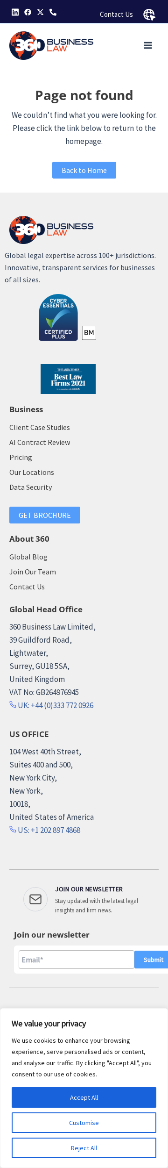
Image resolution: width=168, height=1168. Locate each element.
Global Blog (28, 556)
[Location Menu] (149, 14)
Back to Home (84, 170)
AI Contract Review (39, 442)
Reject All (84, 1148)
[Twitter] (40, 12)
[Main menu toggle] (148, 46)
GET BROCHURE (45, 515)
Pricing (20, 457)
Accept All (84, 1097)
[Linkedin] (15, 12)
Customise (84, 1122)
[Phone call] (52, 12)
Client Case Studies (39, 427)
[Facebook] (27, 12)
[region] (84, 1088)
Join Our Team (32, 571)
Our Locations (31, 472)
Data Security (30, 487)
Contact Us (116, 14)
